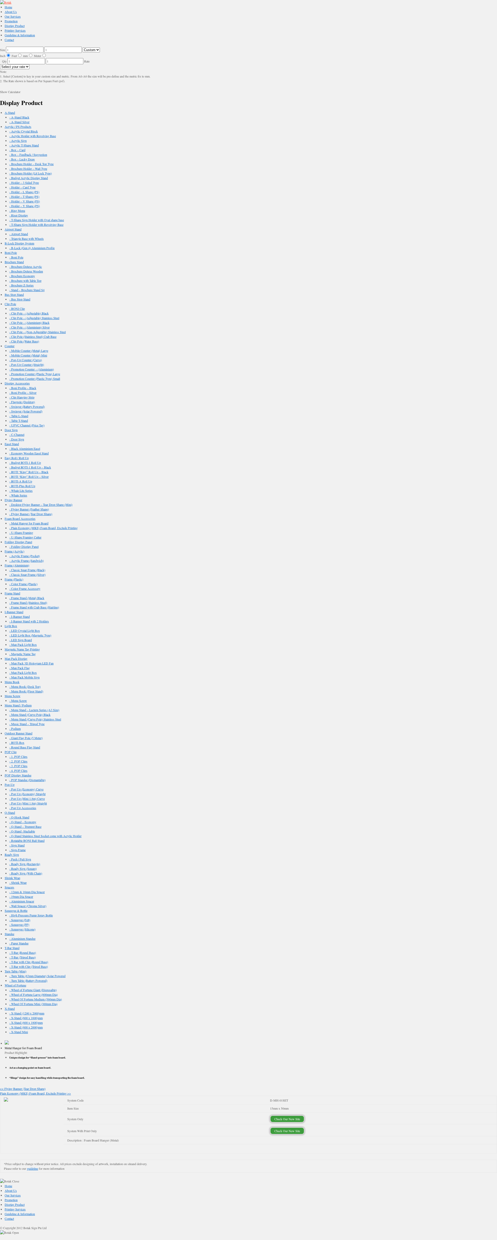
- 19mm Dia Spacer (21, 896)
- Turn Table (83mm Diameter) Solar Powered (37, 976)
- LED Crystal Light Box (24, 630)
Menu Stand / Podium (18, 705)
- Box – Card (17, 150)
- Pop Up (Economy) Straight (27, 794)
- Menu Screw (18, 700)
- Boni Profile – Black (22, 388)
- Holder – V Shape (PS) (24, 201)
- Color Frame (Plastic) (23, 584)
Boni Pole (11, 252)
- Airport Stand (18, 234)
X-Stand (10, 1008)
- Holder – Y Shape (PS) (24, 206)
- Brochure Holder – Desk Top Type (31, 164)
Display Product (15, 26)
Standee (9, 934)
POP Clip (11, 752)
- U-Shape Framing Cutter (25, 537)
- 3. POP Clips (18, 766)
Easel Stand (12, 444)
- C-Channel (16, 434)
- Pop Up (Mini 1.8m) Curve (27, 798)
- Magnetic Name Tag (22, 654)
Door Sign (11, 430)
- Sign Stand (17, 845)
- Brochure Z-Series (21, 285)
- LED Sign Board (20, 640)
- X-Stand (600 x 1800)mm (26, 1022)
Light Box (11, 626)
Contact (9, 40)
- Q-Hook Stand (19, 817)
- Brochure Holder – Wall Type (28, 168)
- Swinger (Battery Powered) (27, 406)
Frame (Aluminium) (17, 565)
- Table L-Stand (18, 416)
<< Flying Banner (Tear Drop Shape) (23, 1089)
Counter (9, 346)
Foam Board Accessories (20, 518)
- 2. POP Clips (18, 761)
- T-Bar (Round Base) (22, 952)
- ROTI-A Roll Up (20, 481)
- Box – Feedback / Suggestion (28, 154)
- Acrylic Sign (18, 140)
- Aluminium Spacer (21, 901)
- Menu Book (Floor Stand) (26, 691)
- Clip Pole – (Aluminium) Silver (29, 327)
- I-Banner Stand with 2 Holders (29, 621)
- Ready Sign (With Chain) (25, 873)
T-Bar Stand (12, 948)
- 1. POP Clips (18, 756)
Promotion (11, 21)
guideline (32, 1168)
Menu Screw (12, 696)
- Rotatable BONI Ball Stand (27, 840)
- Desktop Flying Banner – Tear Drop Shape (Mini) (40, 504)
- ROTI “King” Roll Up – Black (28, 472)
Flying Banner (13, 500)
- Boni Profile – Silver (22, 392)
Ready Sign (12, 854)
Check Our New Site (287, 1119)
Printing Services (15, 30)
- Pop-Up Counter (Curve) (25, 360)
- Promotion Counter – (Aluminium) (31, 369)
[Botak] (5, 2)
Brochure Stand (14, 262)
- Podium (15, 728)
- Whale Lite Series (21, 490)
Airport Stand (13, 229)
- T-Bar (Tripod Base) (22, 957)
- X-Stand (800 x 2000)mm (26, 1027)
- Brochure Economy (22, 276)
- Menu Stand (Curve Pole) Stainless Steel (35, 719)
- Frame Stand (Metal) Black (26, 598)
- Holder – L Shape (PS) (24, 192)
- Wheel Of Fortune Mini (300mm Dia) (33, 1004)
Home (8, 7)
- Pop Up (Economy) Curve (26, 789)
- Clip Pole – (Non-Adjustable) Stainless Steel (37, 332)
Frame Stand (12, 593)
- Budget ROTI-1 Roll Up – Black (30, 467)
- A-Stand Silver (19, 122)
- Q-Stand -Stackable (22, 831)
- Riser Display (18, 215)
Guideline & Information (20, 35)
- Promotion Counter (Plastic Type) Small (34, 378)
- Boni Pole (16, 257)
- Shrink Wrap (18, 882)
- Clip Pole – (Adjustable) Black (29, 313)
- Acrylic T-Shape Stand (24, 145)
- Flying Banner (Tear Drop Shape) (30, 514)
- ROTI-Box (16, 742)
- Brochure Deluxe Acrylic (25, 266)
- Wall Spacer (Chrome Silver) (27, 906)
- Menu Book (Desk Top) (25, 686)
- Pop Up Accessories (22, 808)
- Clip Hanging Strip (21, 397)
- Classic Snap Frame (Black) (27, 570)
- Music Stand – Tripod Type (27, 724)
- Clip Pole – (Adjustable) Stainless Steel (34, 318)
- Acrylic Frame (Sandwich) (26, 560)
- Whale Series (18, 495)
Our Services (13, 16)
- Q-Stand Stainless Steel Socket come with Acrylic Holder (45, 836)
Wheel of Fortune (15, 985)
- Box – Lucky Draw (22, 159)
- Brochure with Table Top (25, 280)
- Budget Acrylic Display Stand (28, 178)
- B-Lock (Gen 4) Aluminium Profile (32, 248)
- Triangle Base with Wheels (26, 238)
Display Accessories (17, 383)
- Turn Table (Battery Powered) (28, 980)
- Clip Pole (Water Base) (24, 341)
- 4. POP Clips (18, 770)
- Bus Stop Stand (19, 299)
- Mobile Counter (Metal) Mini (28, 355)
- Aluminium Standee (22, 938)
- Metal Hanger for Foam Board (28, 523)
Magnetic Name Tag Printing (22, 649)
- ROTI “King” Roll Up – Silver (29, 476)
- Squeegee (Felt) (19, 920)
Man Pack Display (16, 658)
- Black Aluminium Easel (24, 448)
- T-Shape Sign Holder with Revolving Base (36, 224)
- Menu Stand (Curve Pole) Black (29, 714)
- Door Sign (16, 439)
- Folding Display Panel (24, 546)
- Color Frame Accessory (24, 588)
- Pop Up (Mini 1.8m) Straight (28, 803)
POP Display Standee (18, 775)
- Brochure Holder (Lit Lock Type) (30, 173)
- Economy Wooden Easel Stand (29, 453)
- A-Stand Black (19, 117)
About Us (11, 12)
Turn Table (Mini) (15, 971)
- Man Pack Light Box (23, 644)
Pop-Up (9, 784)
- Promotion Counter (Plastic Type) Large (34, 374)
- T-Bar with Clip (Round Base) (28, 962)
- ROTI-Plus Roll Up (22, 486)
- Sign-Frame (17, 850)
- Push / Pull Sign (20, 859)
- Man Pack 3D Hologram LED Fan (31, 663)
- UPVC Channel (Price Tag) (27, 425)
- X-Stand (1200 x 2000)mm (26, 1013)
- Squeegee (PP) (19, 924)
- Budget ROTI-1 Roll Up (25, 462)
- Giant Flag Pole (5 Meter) (26, 738)
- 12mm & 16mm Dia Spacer (27, 892)
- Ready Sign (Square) (23, 868)
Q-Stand (10, 812)
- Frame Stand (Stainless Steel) (28, 602)
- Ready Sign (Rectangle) (24, 864)
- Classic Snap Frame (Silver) (27, 574)
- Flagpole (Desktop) (22, 402)
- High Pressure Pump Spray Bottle (31, 915)
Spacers (9, 887)
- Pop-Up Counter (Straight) (26, 364)
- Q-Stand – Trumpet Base (25, 826)
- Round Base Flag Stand (24, 747)
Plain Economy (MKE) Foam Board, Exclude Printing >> (35, 1093)
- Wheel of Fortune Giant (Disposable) (33, 990)
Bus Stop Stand (14, 294)
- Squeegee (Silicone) (22, 929)
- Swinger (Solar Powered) (25, 411)
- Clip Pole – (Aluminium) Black (29, 322)
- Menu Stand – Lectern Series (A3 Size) (34, 710)
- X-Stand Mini (18, 1032)
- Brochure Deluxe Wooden (26, 271)
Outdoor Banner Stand (18, 733)
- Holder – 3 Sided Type (24, 182)
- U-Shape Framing (21, 532)
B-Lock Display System (19, 243)
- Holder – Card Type (22, 187)
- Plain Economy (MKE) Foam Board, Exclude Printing (43, 528)
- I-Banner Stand (19, 616)
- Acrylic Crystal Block (23, 131)
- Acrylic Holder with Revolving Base (32, 136)
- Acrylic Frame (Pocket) (24, 556)
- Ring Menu (17, 210)
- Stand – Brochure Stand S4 (27, 290)
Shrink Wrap (12, 878)
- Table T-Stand (18, 420)
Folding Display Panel (18, 542)
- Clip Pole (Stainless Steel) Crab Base (32, 336)
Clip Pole (10, 304)
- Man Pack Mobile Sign (24, 677)
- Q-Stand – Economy (22, 822)
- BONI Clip (17, 308)
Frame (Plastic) (14, 579)
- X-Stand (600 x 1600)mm (26, 1018)
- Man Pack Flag (19, 668)
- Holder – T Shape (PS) (24, 196)
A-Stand (10, 112)
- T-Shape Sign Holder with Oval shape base (36, 220)
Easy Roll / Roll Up (17, 458)
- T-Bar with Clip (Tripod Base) (28, 966)
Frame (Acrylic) (14, 551)
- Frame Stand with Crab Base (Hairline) (34, 607)
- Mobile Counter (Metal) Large (28, 350)
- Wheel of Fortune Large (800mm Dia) (33, 994)
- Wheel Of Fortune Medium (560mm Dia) (35, 999)
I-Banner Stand (14, 612)
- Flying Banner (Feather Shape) (29, 509)
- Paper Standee (18, 943)
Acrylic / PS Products (18, 126)
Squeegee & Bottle (16, 910)
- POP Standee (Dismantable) (27, 780)
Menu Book (12, 682)
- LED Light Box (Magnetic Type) (30, 635)
